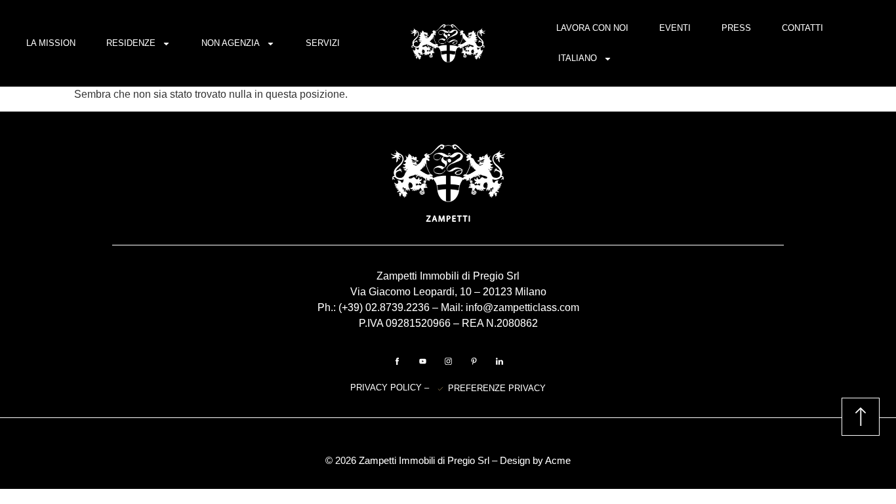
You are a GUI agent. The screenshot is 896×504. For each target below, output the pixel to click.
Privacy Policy (387, 387)
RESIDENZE (130, 43)
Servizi (323, 43)
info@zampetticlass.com (522, 307)
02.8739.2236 (397, 307)
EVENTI (675, 28)
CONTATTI (802, 28)
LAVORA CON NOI (592, 28)
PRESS (736, 28)
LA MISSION (50, 43)
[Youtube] (422, 361)
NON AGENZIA (230, 43)
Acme (558, 460)
